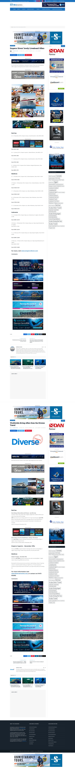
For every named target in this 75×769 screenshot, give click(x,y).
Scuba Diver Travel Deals (53, 210)
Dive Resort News (32, 732)
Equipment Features (51, 736)
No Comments (38, 427)
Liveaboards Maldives (53, 195)
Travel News (12, 45)
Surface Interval (46, 9)
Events (23, 9)
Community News (32, 728)
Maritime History (50, 740)
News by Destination (57, 9)
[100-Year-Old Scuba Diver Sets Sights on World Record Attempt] (40, 362)
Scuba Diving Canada (52, 211)
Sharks (59, 600)
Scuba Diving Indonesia (53, 217)
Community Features (51, 728)
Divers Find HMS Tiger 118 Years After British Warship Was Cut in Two (28, 367)
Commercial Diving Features (52, 727)
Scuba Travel (53, 224)
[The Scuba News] (17, 5)
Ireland (63, 186)
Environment (52, 184)
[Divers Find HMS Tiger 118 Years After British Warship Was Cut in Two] (27, 362)
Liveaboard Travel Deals (54, 201)
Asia (50, 176)
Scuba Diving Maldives (54, 219)
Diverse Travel (15, 427)
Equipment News (31, 736)
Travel (38, 9)
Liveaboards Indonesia (52, 568)
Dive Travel (61, 179)
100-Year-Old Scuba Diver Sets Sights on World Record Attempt (40, 367)
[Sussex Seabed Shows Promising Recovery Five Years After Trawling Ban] (15, 362)
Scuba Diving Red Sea (55, 221)
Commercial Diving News (33, 727)
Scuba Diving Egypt (54, 214)
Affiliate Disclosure (40, 751)
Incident (55, 186)
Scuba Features (30, 9)
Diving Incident (51, 182)
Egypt (56, 182)
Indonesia (59, 186)
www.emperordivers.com (29, 251)
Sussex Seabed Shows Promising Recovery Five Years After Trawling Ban (15, 367)
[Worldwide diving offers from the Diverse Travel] (28, 442)
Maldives (51, 203)
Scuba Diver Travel (55, 208)
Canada (58, 176)
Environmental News (59, 184)
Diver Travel (51, 179)
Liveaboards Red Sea (53, 197)
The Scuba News (19, 751)
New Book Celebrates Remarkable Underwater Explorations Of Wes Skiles (36, 341)
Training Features (51, 743)
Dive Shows (56, 554)
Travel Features (50, 745)
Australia (53, 176)
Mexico (56, 203)
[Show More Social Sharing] (33, 55)
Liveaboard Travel (53, 199)
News (18, 9)
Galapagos (50, 186)
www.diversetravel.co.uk (19, 573)
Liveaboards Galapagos (61, 192)
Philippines (52, 205)
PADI (49, 205)
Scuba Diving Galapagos (52, 215)
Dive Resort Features (51, 732)
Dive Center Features (51, 730)
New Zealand (61, 203)
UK (54, 228)
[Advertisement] (37, 18)
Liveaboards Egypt (53, 192)
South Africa (62, 600)
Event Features (50, 738)
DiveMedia (32, 751)
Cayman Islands (51, 178)
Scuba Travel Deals (53, 226)
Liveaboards (52, 190)
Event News (31, 738)
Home (14, 9)
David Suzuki (58, 178)
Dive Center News (32, 730)
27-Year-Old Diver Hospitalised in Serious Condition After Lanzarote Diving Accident (21, 1)
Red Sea (58, 205)
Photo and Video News (32, 740)
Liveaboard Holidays (53, 188)
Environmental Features (52, 734)
